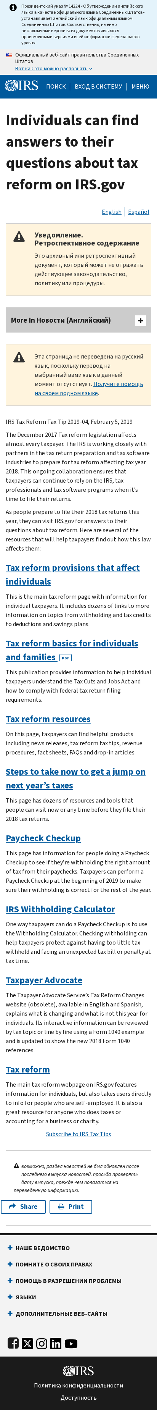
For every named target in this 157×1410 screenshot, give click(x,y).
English (112, 212)
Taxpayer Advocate (44, 980)
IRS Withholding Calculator (60, 909)
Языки (26, 1297)
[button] (98, 86)
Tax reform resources (48, 719)
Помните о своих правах (54, 1264)
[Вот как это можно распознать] (78, 62)
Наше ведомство (43, 1248)
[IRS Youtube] (71, 1342)
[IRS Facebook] (13, 1342)
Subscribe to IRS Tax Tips (78, 1134)
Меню (140, 86)
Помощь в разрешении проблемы (69, 1281)
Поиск (56, 86)
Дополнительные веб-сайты (61, 1314)
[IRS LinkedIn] (56, 1342)
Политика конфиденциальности (78, 1385)
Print (76, 1206)
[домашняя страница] (21, 85)
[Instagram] (41, 1342)
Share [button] (28, 1206)
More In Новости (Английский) (61, 320)
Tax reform (28, 1069)
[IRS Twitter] (27, 1342)
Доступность (79, 1398)
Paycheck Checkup (43, 838)
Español (138, 212)
